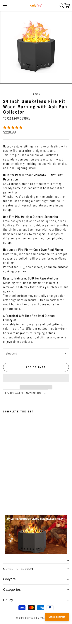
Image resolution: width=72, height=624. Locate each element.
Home (35, 94)
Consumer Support (18, 569)
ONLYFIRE (9, 579)
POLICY (8, 600)
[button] (13, 127)
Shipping (11, 353)
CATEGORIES (12, 589)
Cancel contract (57, 616)
